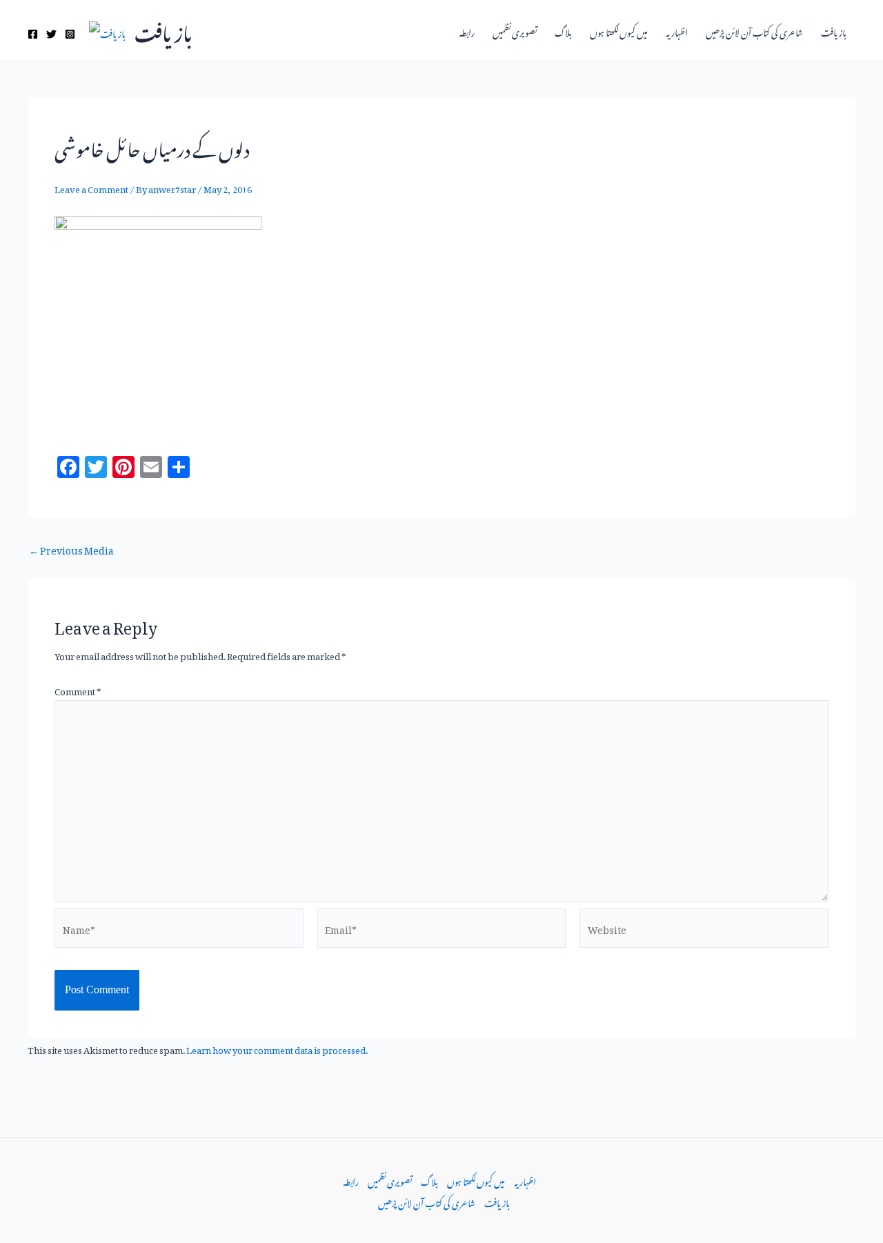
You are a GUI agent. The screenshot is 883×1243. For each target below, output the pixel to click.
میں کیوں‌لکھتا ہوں (619, 30)
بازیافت (163, 30)
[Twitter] (51, 34)
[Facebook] (33, 34)
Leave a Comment (91, 187)
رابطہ (467, 30)
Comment (77, 689)
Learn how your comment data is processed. (277, 1048)
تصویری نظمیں (515, 30)
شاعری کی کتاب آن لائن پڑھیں (754, 30)
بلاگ (563, 30)
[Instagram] (70, 34)
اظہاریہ (677, 30)
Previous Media (71, 548)
